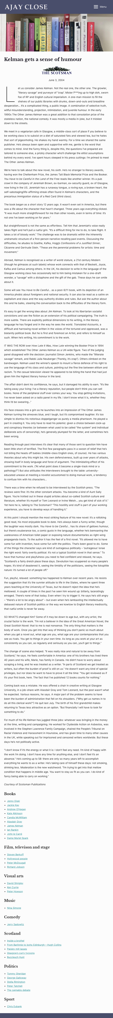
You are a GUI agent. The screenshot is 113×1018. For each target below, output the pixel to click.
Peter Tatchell (14, 985)
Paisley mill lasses (17, 948)
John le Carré (14, 833)
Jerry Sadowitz (15, 924)
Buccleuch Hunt (15, 957)
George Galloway (16, 977)
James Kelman (15, 825)
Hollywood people (17, 858)
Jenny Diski (13, 801)
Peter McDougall (16, 862)
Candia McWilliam (17, 817)
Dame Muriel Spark (17, 838)
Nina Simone (14, 907)
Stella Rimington (16, 981)
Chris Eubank (14, 1006)
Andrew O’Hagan (16, 809)
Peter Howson (15, 891)
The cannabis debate (18, 990)
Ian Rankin (12, 829)
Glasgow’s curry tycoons (21, 953)
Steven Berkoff (15, 854)
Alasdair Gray (14, 821)
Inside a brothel (15, 940)
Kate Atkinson (14, 813)
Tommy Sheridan (16, 973)
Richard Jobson (15, 866)
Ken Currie (13, 887)
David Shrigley (15, 883)
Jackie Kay (13, 805)
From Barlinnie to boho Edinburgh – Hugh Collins (34, 944)
